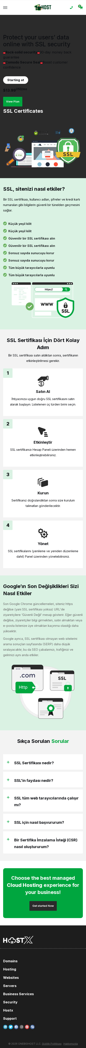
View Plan (12, 101)
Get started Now (43, 905)
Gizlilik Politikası (52, 1043)
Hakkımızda (70, 1043)
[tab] (43, 762)
